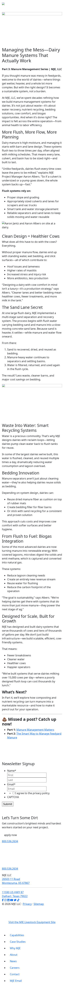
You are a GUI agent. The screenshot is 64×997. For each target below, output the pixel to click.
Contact (15, 974)
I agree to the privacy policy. (32, 793)
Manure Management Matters (35, 729)
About (13, 954)
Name (11, 770)
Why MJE (15, 948)
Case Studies (18, 941)
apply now (10, 835)
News (13, 961)
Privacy (27, 904)
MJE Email (16, 981)
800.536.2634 (10, 841)
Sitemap (39, 904)
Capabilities (17, 935)
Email (11, 784)
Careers (15, 968)
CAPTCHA (13, 797)
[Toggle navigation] (57, 4)
